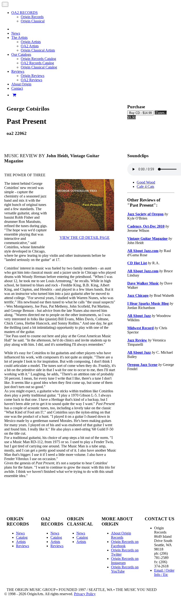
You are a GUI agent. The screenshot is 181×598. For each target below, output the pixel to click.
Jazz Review (137, 340)
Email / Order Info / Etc (164, 572)
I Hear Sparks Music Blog (148, 303)
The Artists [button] (19, 38)
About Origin (21, 84)
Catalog (22, 537)
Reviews (22, 546)
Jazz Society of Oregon (145, 214)
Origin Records (32, 17)
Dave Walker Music (143, 283)
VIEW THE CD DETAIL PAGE (85, 238)
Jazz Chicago (137, 295)
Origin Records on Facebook (125, 544)
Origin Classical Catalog (39, 67)
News (15, 33)
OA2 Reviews (31, 80)
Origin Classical (33, 21)
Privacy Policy (85, 594)
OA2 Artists (30, 46)
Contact (17, 88)
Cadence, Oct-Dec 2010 (146, 226)
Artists (21, 542)
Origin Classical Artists (38, 50)
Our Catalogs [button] (21, 54)
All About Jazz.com (142, 251)
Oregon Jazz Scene (142, 365)
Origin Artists (31, 42)
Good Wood (146, 182)
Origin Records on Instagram (125, 561)
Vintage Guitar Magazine (147, 239)
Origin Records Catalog (38, 59)
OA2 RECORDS (24, 13)
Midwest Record (140, 328)
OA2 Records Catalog (37, 63)
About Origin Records (121, 535)
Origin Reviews (32, 76)
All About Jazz (139, 316)
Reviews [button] (17, 71)
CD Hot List (137, 263)
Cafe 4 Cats (145, 187)
